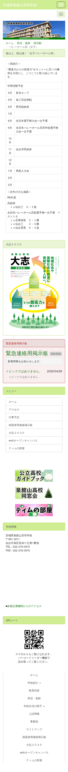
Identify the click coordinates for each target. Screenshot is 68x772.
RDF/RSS (56, 353)
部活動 (38, 43)
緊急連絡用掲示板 (28, 353)
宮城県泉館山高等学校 (20, 4)
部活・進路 (23, 43)
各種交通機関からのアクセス (24, 606)
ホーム (10, 43)
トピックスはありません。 (24, 371)
